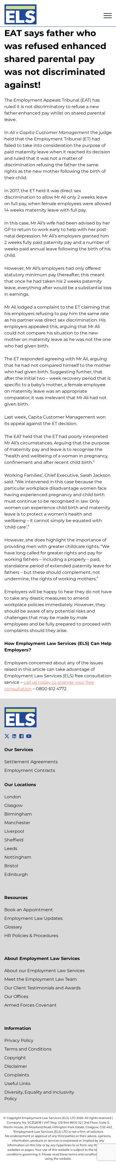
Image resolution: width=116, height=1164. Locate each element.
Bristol (11, 865)
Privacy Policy (18, 1040)
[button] (108, 16)
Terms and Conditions (28, 1049)
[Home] (20, 15)
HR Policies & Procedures (31, 935)
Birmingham (18, 814)
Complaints (16, 1074)
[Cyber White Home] (20, 725)
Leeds (10, 848)
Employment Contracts (29, 770)
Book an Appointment (28, 909)
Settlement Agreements (31, 761)
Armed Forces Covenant (30, 1005)
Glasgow (13, 805)
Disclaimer (15, 1066)
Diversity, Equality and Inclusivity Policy (39, 1095)
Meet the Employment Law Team (40, 979)
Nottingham (17, 857)
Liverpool (14, 831)
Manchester (17, 822)
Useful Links (17, 1083)
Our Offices (16, 996)
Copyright (15, 1057)
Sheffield (13, 839)
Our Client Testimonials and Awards (42, 987)
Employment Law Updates (33, 918)
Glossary (13, 927)
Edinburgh (16, 874)
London (12, 796)
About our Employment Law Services (44, 970)
